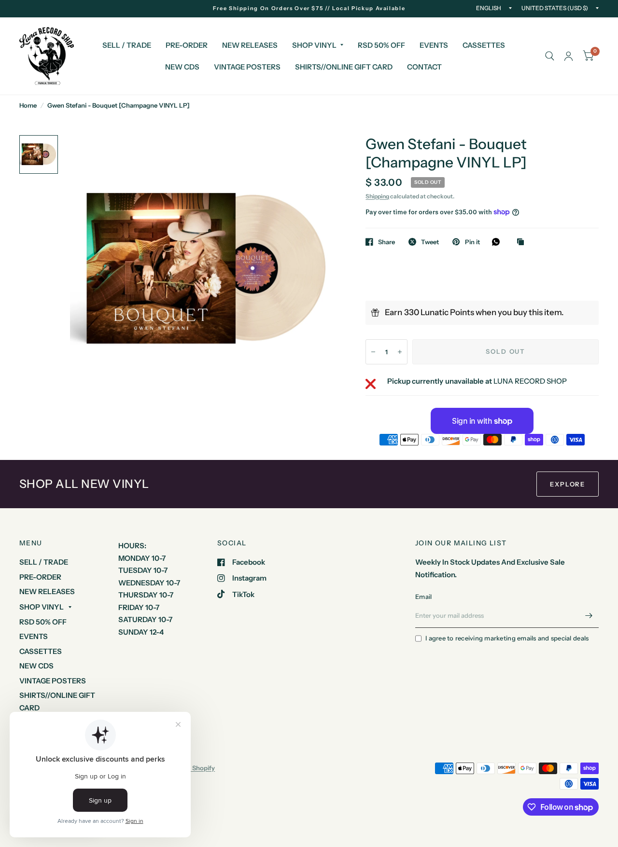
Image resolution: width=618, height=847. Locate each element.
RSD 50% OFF (381, 45)
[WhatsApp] (498, 242)
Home (28, 105)
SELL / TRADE (126, 45)
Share (386, 242)
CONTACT (424, 66)
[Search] (549, 56)
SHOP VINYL (314, 45)
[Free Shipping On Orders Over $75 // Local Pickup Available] (309, 8)
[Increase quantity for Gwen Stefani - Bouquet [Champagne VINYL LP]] (400, 352)
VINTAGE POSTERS (247, 66)
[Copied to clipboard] (523, 242)
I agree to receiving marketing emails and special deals (507, 638)
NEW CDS (182, 66)
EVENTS (434, 45)
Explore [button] (567, 484)
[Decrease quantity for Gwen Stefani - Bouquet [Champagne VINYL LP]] (373, 352)
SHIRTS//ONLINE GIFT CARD (344, 66)
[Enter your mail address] (589, 615)
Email (423, 596)
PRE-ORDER (187, 45)
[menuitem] (126, 45)
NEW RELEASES (250, 45)
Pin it (472, 242)
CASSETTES (484, 45)
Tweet (430, 242)
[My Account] (568, 56)
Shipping (377, 196)
